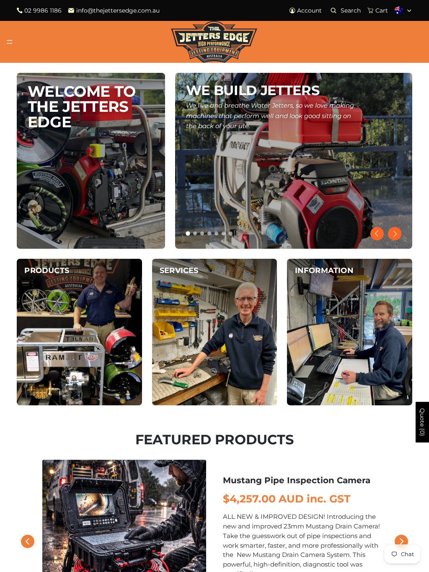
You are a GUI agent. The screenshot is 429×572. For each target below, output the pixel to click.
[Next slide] (394, 233)
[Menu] (9, 42)
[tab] (188, 233)
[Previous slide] (377, 233)
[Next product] (401, 541)
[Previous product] (27, 541)
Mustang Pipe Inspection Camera (296, 480)
